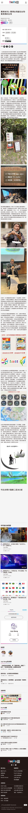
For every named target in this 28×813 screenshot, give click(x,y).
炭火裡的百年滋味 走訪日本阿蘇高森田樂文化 (13, 724)
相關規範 (3, 773)
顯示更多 (7, 38)
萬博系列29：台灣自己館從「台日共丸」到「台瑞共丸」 (14, 544)
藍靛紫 (4, 744)
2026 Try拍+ (4, 786)
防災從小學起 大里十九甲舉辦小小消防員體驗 (13, 749)
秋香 (4, 725)
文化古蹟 (13, 32)
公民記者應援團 (17, 775)
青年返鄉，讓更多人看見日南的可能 (11, 730)
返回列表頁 (13, 617)
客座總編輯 (16, 779)
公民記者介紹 (17, 777)
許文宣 (4, 731)
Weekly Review (4, 777)
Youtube (16, 765)
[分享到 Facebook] (4, 47)
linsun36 (5, 750)
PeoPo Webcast (18, 773)
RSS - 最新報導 (4, 798)
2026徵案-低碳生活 (18, 786)
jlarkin (3, 655)
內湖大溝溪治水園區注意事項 (9, 742)
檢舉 (11, 22)
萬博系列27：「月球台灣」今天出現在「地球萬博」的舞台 (15, 571)
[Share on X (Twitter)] (7, 47)
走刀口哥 (10, 655)
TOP (25, 805)
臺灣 (6, 29)
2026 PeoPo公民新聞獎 (6, 788)
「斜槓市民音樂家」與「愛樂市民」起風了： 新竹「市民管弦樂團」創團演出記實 (13, 666)
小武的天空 (5, 719)
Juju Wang (5, 547)
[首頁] (14, 2)
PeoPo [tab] (11, 609)
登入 (18, 614)
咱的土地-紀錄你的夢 (6, 790)
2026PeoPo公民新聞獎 (7, 703)
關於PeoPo (3, 771)
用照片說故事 (4, 792)
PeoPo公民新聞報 (18, 771)
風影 (4, 713)
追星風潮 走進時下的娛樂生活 (9, 736)
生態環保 (8, 32)
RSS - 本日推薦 (4, 800)
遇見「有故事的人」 (19, 792)
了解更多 (14, 640)
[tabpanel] (14, 614)
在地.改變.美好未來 (18, 790)
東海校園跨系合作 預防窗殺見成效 (10, 718)
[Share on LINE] (9, 47)
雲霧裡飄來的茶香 (6, 712)
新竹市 (9, 29)
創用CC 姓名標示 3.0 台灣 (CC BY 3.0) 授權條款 (8, 41)
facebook (12, 765)
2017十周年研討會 (18, 788)
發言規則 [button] (24, 609)
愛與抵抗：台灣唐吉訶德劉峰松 (9, 673)
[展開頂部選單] (26, 2)
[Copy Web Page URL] (12, 47)
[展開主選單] (2, 2)
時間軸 (2, 775)
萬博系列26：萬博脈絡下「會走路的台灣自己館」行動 (14, 598)
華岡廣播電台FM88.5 (7, 738)
